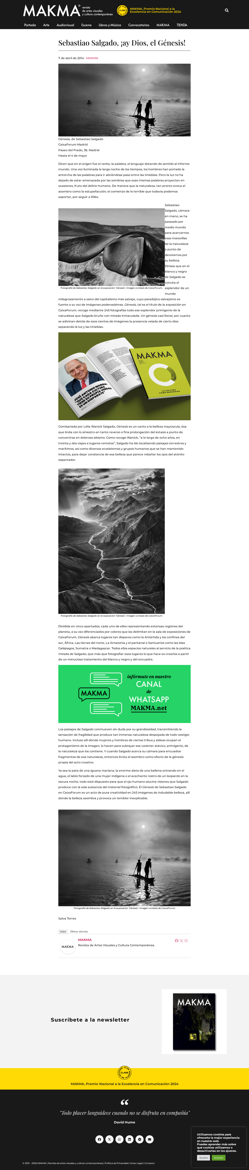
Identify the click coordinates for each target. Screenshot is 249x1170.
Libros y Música (110, 25)
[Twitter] (181, 940)
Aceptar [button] (218, 1157)
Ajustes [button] (203, 1157)
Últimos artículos (79, 931)
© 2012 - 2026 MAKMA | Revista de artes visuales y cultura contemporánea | (63, 1163)
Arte (46, 25)
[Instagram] (186, 940)
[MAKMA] (68, 946)
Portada (30, 25)
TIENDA (182, 25)
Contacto (149, 1163)
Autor (63, 931)
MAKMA (163, 25)
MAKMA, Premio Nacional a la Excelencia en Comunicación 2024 (155, 10)
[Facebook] (176, 940)
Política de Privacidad (116, 1163)
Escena (86, 25)
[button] (226, 10)
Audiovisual (65, 25)
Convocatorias (138, 25)
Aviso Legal (136, 1163)
